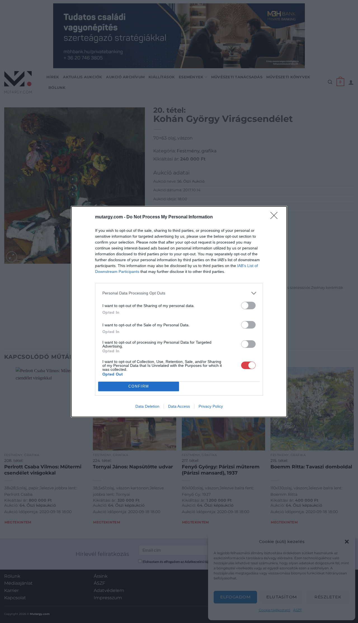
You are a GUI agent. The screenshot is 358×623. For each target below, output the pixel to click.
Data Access (179, 406)
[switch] (248, 305)
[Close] (275, 217)
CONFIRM (138, 386)
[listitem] (179, 293)
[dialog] (179, 311)
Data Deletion (147, 406)
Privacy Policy (211, 406)
